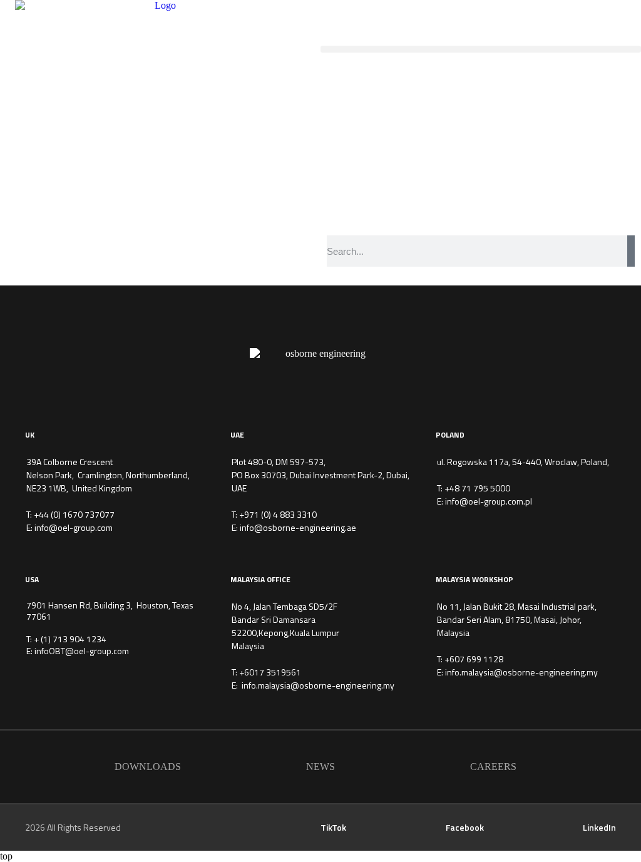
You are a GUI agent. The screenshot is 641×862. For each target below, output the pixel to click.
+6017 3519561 (270, 672)
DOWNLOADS (148, 766)
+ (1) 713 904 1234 (70, 638)
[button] (480, 49)
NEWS (320, 766)
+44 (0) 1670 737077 (74, 514)
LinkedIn (599, 827)
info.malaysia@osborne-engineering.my (318, 685)
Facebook (465, 827)
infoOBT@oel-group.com (81, 650)
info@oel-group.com (73, 527)
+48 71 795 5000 (477, 488)
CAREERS (493, 766)
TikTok (333, 827)
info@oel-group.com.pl (488, 501)
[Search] (631, 251)
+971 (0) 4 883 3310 (278, 514)
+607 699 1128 (473, 658)
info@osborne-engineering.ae (298, 527)
